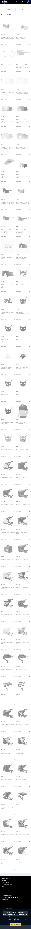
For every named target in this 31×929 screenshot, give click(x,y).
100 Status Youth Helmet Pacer (8, 532)
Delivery (4, 880)
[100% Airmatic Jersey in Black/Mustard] (23, 411)
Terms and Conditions (7, 889)
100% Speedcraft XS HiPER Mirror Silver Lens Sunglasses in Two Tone (7, 39)
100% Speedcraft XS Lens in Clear (7, 65)
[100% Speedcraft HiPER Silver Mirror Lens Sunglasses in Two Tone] (23, 191)
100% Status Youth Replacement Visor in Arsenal (22, 313)
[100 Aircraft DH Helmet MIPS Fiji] (8, 851)
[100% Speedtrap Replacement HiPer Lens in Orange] (8, 136)
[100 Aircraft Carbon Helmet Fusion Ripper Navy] (23, 741)
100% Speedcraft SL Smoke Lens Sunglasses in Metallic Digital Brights (7, 231)
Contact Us (5, 899)
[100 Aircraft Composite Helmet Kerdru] (8, 631)
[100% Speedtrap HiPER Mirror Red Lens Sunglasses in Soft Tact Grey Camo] (23, 218)
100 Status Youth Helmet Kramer (21, 533)
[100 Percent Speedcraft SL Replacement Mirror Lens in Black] (8, 273)
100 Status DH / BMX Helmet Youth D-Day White (7, 588)
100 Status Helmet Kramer (7, 504)
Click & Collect (5, 882)
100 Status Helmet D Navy (21, 477)
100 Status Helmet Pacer (6, 477)
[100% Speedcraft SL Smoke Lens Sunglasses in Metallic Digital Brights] (8, 218)
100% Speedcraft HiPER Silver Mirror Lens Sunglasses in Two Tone (22, 204)
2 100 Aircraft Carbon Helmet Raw (7, 725)
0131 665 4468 (10, 897)
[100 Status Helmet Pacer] (8, 466)
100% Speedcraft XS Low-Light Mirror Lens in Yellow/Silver (23, 148)
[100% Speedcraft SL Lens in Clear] (8, 246)
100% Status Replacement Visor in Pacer (7, 423)
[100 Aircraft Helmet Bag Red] (8, 548)
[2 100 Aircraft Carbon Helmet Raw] (8, 713)
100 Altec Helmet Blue (21, 669)
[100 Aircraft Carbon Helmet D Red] (8, 823)
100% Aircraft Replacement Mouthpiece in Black (22, 368)
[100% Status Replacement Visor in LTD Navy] (8, 383)
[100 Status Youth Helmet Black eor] (23, 493)
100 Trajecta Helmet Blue (21, 779)
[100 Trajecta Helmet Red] (23, 851)
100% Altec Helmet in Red (21, 807)
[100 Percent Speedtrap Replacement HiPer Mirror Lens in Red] (23, 108)
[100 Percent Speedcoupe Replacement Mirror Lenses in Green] (8, 163)
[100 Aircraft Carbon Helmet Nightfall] (23, 713)
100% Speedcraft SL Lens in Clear (7, 258)
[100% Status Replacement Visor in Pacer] (8, 411)
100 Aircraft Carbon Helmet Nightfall (22, 725)
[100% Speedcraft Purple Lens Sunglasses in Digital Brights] (8, 191)
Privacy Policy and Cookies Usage (10, 891)
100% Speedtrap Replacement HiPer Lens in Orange (7, 148)
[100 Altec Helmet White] (23, 686)
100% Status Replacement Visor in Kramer (22, 395)
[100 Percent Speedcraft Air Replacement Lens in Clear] (23, 81)
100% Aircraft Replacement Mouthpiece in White (7, 368)
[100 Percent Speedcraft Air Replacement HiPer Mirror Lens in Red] (23, 163)
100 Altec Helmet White (21, 697)
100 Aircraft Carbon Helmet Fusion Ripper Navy (22, 753)
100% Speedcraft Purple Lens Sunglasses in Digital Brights (7, 203)
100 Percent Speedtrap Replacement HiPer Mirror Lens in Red (22, 121)
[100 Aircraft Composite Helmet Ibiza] (23, 631)
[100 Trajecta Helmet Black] (8, 768)
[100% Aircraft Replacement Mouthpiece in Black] (23, 356)
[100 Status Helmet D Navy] (23, 466)
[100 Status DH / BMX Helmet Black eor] (23, 548)
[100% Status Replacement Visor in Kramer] (23, 383)
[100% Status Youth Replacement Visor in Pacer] (23, 328)
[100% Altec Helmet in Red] (23, 796)
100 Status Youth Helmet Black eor (23, 505)
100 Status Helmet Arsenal (22, 587)
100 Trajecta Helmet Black (6, 779)
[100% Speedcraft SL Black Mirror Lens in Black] (23, 246)
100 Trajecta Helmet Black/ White (7, 808)
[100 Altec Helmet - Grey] (8, 686)
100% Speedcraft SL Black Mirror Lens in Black (21, 258)
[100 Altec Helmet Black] (8, 658)
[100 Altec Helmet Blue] (23, 658)
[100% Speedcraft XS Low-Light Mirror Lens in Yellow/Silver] (23, 136)
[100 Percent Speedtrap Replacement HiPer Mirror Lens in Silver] (8, 108)
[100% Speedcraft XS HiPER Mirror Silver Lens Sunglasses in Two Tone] (8, 26)
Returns (4, 887)
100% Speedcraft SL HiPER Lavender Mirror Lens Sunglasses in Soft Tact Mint (22, 66)
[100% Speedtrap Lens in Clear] (8, 81)
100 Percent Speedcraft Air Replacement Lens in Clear (22, 93)
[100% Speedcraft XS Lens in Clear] (8, 53)
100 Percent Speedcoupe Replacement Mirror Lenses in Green (7, 176)
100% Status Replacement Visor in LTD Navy (7, 395)
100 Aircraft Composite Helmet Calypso (22, 835)
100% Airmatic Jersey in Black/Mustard (21, 423)
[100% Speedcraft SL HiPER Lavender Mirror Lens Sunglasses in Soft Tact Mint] (23, 53)
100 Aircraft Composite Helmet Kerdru (7, 643)
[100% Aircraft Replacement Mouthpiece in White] (8, 356)
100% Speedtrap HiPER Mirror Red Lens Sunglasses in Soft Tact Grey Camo (22, 231)
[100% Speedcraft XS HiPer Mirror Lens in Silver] (23, 26)
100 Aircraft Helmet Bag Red (7, 559)
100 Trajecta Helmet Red (21, 862)
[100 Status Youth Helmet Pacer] (8, 521)
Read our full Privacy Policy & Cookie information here (15, 920)
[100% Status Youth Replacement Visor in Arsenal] (23, 301)
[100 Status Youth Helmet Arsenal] (8, 603)
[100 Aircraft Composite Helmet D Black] (23, 603)
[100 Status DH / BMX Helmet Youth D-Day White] (8, 576)
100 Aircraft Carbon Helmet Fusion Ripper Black (7, 753)
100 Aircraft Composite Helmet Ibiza (22, 643)
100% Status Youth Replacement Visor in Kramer (7, 340)
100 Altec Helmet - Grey (6, 697)
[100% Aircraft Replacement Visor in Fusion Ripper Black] (23, 438)
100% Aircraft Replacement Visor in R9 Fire (22, 285)
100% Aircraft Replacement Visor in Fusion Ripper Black (22, 450)
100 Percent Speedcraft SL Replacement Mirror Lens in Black (7, 286)
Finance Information (7, 884)
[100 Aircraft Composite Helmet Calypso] (23, 823)
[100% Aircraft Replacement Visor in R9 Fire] (23, 273)
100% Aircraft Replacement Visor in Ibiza (7, 450)
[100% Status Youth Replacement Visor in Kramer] (8, 328)
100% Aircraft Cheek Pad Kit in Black (7, 313)
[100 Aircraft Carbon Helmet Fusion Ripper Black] (8, 741)
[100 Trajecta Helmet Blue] (23, 768)
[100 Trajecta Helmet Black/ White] (8, 796)
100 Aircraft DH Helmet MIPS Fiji (7, 863)
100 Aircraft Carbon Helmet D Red (7, 835)
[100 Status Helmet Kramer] (8, 493)
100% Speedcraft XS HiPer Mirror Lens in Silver (21, 38)
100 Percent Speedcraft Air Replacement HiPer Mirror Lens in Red (22, 176)
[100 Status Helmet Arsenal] (23, 576)
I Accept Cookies (15, 924)
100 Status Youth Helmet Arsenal (6, 615)
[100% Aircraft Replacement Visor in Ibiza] (8, 438)
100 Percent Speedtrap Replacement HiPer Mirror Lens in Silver (7, 121)
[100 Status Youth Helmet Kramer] (23, 521)
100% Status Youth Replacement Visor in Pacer (22, 340)
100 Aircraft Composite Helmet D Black (22, 615)
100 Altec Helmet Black (6, 669)
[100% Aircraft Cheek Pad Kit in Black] (8, 301)
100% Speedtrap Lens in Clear (7, 92)
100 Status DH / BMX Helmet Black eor (22, 560)
